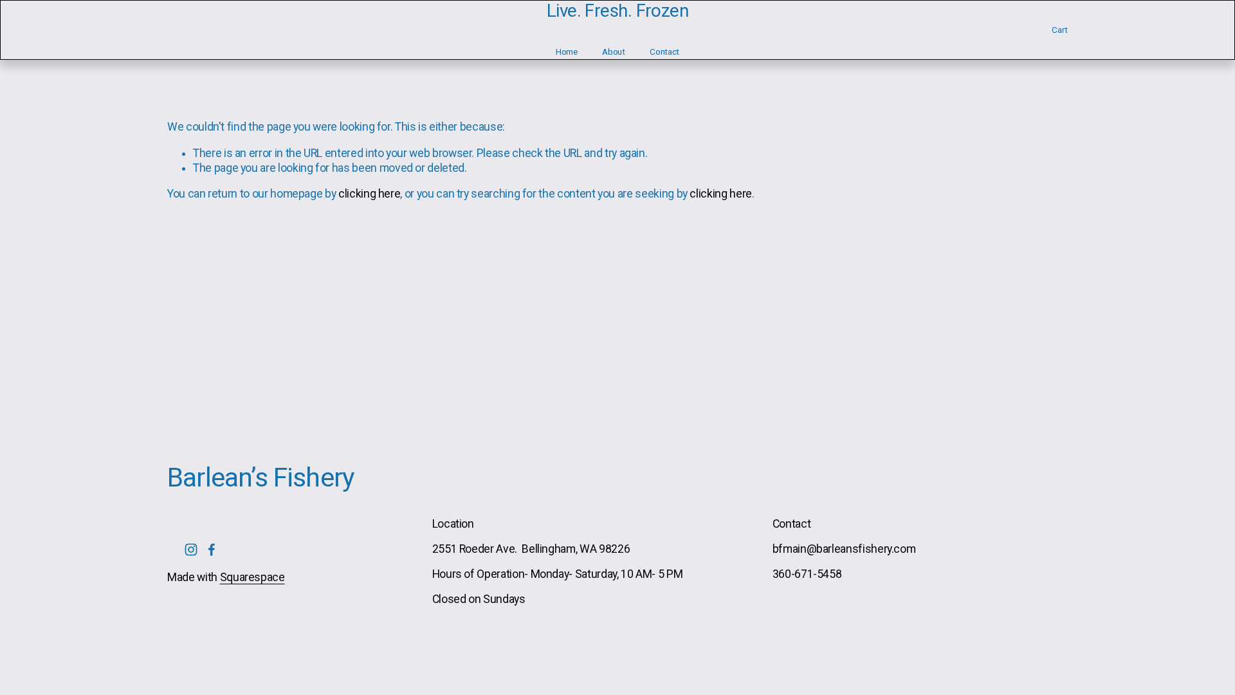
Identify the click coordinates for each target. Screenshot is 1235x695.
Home (567, 51)
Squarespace (252, 577)
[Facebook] (211, 549)
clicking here (369, 193)
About (613, 51)
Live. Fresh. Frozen (617, 10)
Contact (664, 51)
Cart (1060, 29)
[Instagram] (191, 549)
